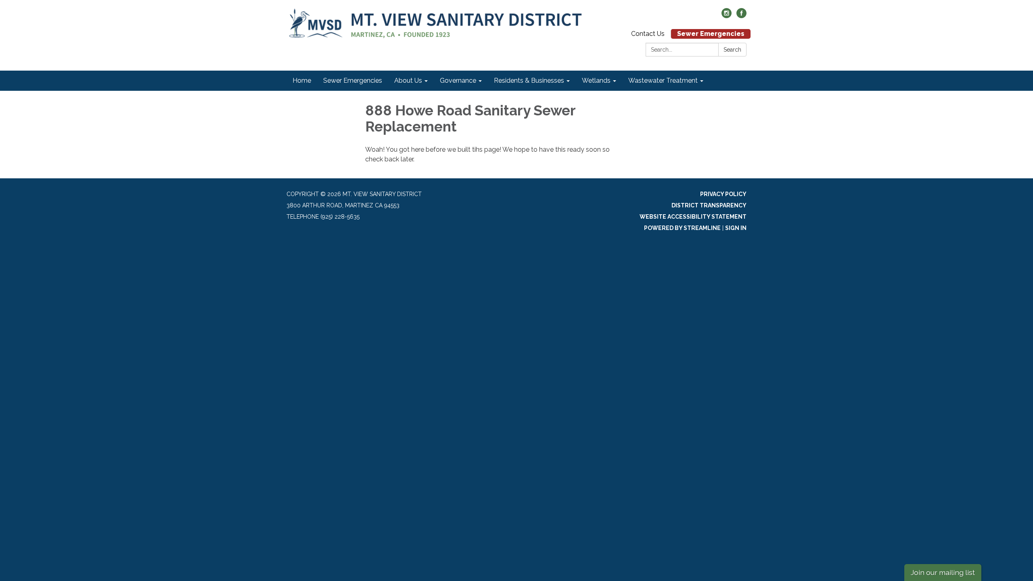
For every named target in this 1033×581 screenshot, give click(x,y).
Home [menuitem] (302, 80)
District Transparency (709, 205)
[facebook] (741, 16)
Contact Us (648, 34)
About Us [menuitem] (408, 80)
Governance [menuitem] (458, 80)
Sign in (736, 228)
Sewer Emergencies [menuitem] (352, 80)
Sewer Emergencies (710, 34)
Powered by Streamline (682, 228)
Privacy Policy (723, 194)
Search (732, 49)
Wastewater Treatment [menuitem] (663, 80)
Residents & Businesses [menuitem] (529, 80)
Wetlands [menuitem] (596, 80)
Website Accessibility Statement (693, 216)
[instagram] (726, 16)
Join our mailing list (943, 572)
